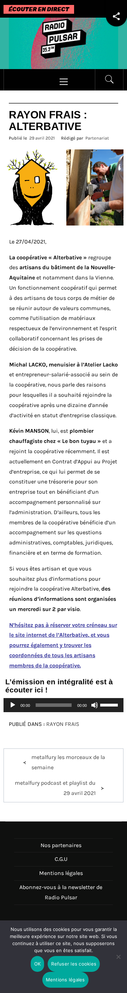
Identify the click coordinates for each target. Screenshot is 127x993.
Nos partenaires (61, 845)
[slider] (110, 704)
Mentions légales (61, 873)
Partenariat (97, 138)
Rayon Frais (62, 724)
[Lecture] (12, 709)
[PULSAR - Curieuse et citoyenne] (63, 42)
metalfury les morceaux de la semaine (68, 762)
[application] (63, 705)
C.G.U (61, 859)
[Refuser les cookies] (118, 961)
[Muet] (94, 709)
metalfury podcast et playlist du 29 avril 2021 (55, 787)
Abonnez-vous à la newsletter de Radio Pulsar (60, 892)
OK (37, 964)
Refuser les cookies (73, 964)
